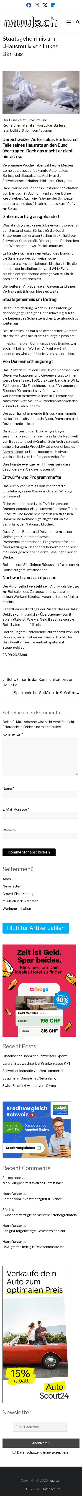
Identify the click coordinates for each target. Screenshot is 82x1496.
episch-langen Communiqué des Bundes (38, 343)
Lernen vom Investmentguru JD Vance (32, 1199)
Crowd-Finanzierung (18, 894)
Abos (7, 879)
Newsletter (11, 886)
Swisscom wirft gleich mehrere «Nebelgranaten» (40, 1215)
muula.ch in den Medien (20, 901)
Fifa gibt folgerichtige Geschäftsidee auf (34, 1231)
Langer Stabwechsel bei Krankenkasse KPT (37, 1064)
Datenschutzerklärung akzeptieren (43, 1452)
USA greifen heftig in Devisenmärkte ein (33, 1247)
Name (8, 789)
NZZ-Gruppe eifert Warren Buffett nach (33, 1183)
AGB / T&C (31, 1489)
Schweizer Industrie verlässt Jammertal (33, 1071)
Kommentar (13, 734)
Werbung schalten (17, 909)
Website (9, 830)
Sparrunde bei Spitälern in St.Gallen (46, 693)
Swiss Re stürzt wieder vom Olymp (29, 1086)
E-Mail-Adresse (16, 809)
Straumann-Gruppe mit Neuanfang (29, 1078)
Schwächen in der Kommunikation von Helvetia (38, 682)
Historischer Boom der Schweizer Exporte (35, 1056)
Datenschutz (51, 1489)
